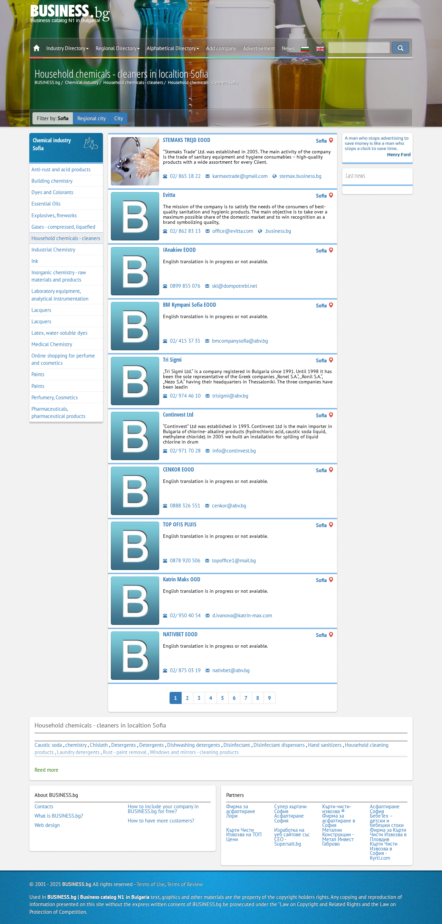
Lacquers (41, 310)
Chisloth (99, 745)
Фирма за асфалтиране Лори (240, 811)
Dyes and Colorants (52, 192)
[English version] (320, 48)
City (118, 118)
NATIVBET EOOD (180, 634)
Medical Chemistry (51, 344)
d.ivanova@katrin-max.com (241, 615)
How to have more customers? (161, 820)
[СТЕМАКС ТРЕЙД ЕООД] (135, 161)
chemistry (75, 745)
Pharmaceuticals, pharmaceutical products (58, 412)
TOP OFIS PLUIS (179, 524)
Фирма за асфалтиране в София (338, 820)
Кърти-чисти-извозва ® (336, 808)
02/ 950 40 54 (185, 615)
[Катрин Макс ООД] (135, 600)
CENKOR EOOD (178, 469)
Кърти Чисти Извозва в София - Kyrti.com (383, 850)
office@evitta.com (232, 231)
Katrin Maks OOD (181, 579)
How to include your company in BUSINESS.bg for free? (163, 808)
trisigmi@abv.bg (229, 395)
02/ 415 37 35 (184, 340)
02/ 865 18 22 (185, 176)
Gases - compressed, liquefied (63, 226)
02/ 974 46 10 (185, 395)
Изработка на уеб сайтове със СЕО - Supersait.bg (292, 837)
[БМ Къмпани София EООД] (135, 325)
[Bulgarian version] (305, 48)
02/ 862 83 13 (185, 231)
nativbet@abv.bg (230, 670)
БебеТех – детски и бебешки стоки (387, 820)
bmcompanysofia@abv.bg (239, 340)
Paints (37, 374)
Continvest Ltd (178, 414)
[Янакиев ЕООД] (135, 270)
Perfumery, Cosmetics (54, 397)
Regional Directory (116, 48)
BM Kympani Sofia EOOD (189, 304)
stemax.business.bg (299, 176)
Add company (221, 48)
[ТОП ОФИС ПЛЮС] (135, 545)
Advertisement (259, 48)
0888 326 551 (184, 505)
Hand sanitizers (325, 745)
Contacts (44, 806)
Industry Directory (65, 48)
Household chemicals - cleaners (65, 238)
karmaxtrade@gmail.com (239, 176)
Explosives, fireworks (54, 215)
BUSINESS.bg (76, 884)
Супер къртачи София (290, 808)
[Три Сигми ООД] (135, 380)
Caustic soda (48, 745)
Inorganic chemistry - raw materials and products (58, 276)
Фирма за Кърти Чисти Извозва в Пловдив (388, 835)
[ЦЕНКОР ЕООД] (135, 490)
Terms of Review (185, 884)
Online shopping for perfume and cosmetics (63, 359)
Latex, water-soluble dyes (59, 333)
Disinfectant (236, 745)
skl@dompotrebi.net (234, 286)
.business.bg (277, 231)
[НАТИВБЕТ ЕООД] (135, 655)
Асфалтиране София (385, 808)
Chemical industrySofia (52, 144)
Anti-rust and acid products (60, 169)
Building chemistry (52, 181)
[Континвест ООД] (135, 435)
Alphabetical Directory (171, 48)
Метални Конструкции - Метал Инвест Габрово (338, 837)
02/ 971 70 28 (185, 450)
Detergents (123, 745)
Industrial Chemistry (53, 249)
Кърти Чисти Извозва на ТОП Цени (244, 835)
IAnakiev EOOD (179, 250)
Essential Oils (45, 203)
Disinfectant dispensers (279, 745)
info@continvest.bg (233, 450)
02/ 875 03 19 (185, 670)
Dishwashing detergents (193, 745)
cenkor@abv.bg (228, 505)
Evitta (169, 195)
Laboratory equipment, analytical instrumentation (59, 295)
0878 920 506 (184, 560)
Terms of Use (150, 884)
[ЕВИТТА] (135, 215)
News (288, 48)
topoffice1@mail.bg (233, 560)
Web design (47, 825)
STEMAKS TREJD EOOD (186, 140)
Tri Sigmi (172, 359)
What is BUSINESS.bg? (59, 815)
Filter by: (52, 118)
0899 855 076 (184, 286)
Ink (34, 261)
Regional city (91, 118)
